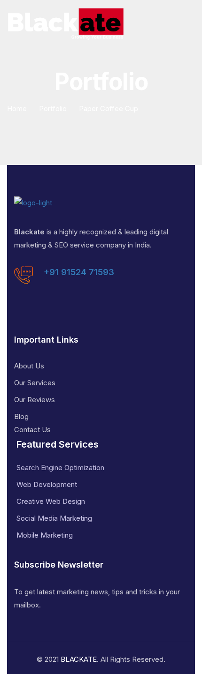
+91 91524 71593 (79, 272)
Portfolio (53, 108)
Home (17, 108)
